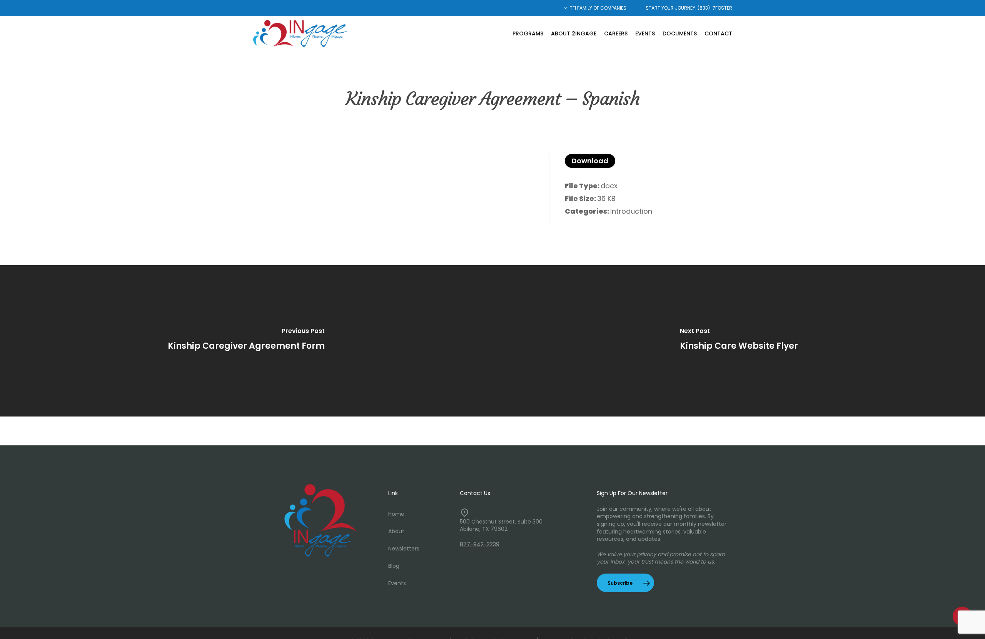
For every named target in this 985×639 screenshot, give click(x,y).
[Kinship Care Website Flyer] (738, 341)
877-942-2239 (479, 544)
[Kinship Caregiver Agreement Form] (246, 341)
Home (396, 514)
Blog (393, 566)
